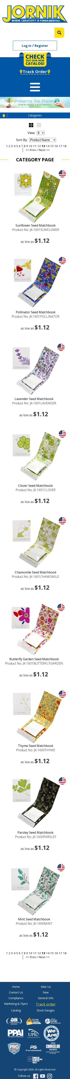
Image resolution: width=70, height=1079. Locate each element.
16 (56, 146)
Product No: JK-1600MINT (34, 923)
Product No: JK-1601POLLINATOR (35, 316)
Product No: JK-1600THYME (35, 750)
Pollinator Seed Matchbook (35, 312)
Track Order (35, 71)
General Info (45, 998)
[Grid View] (31, 125)
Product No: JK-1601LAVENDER (34, 403)
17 (60, 146)
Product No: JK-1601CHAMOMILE (35, 576)
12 (39, 146)
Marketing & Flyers (16, 1004)
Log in (26, 46)
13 (43, 146)
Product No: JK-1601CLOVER (35, 490)
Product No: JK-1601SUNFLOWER (35, 230)
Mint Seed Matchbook (34, 919)
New (46, 992)
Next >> (44, 150)
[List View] (39, 125)
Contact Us (16, 992)
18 (64, 146)
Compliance (16, 998)
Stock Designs (46, 1010)
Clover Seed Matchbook (35, 485)
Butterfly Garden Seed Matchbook (34, 659)
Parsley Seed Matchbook (35, 832)
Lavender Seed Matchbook (34, 399)
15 (52, 146)
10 (30, 146)
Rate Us (46, 987)
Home (16, 987)
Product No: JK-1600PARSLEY (35, 837)
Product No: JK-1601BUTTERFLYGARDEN (34, 663)
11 (35, 146)
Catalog (16, 1010)
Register (41, 46)
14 (47, 146)
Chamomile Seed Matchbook (35, 572)
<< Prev (30, 150)
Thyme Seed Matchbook (35, 746)
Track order (46, 1004)
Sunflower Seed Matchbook (36, 225)
